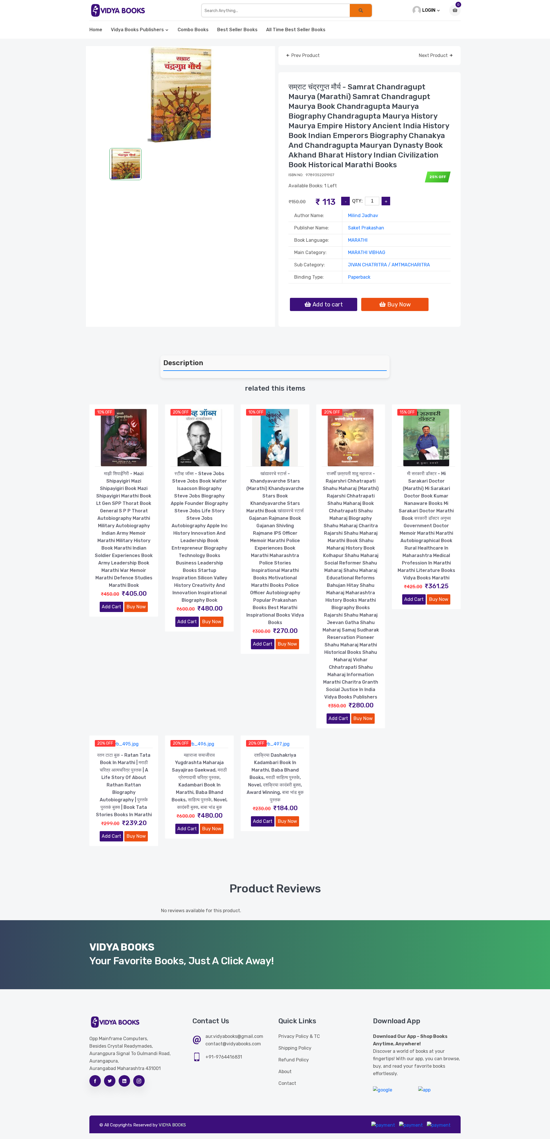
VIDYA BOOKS (172, 1125)
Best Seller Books (237, 29)
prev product (305, 55)
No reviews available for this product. (201, 910)
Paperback (359, 277)
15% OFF (407, 412)
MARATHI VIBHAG (366, 252)
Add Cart (111, 606)
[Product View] (123, 460)
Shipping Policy (294, 1048)
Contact (287, 1083)
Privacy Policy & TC (299, 1036)
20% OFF (181, 412)
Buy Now (136, 606)
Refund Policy (293, 1060)
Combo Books (193, 29)
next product (434, 55)
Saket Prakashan (366, 228)
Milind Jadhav (363, 215)
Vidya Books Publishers (137, 29)
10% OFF (104, 412)
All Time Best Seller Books (295, 29)
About (285, 1071)
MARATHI (358, 240)
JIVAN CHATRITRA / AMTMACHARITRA (389, 264)
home (95, 29)
